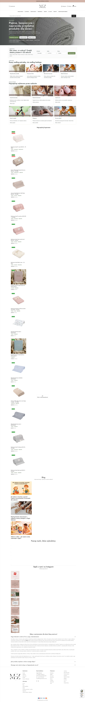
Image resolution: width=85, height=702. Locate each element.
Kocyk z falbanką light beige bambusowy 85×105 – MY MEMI (18, 170)
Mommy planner (66, 674)
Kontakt (24, 677)
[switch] (82, 696)
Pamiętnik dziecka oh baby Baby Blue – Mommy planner (18, 355)
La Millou (51, 680)
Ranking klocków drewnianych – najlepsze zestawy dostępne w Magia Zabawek (20, 518)
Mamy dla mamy (66, 672)
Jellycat (51, 678)
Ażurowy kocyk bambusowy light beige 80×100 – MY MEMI (18, 194)
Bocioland (51, 676)
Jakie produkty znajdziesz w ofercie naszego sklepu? (23, 661)
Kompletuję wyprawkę (14, 37)
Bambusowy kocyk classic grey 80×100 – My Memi (18, 471)
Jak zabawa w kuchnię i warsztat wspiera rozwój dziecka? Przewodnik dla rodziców (20, 498)
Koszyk (24, 673)
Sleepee (65, 678)
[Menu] (83, 689)
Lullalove (65, 671)
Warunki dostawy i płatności (27, 692)
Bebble (51, 674)
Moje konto (24, 676)
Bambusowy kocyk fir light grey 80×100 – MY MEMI (18, 448)
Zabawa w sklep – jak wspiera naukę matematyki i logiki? (20, 537)
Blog (23, 684)
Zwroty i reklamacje (26, 678)
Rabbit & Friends (66, 677)
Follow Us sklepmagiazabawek (42, 397)
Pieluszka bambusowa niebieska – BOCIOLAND (17, 378)
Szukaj (74, 16)
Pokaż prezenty (71, 53)
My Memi (65, 675)
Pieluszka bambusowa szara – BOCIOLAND (16, 424)
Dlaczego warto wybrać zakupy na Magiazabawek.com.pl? (24, 665)
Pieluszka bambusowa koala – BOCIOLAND (16, 332)
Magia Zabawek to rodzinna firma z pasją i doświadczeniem (25, 636)
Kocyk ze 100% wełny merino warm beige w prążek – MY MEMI (18, 401)
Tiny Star (65, 679)
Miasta (24, 687)
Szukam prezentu (23, 37)
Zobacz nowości (32, 37)
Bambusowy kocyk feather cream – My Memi (17, 263)
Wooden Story (66, 682)
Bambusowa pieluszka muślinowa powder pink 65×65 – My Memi (18, 309)
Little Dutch (52, 681)
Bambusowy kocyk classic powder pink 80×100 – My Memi (17, 240)
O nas (24, 683)
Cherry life (52, 677)
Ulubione (24, 674)
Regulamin (24, 690)
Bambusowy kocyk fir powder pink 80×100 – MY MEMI (18, 217)
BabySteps (52, 673)
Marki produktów (25, 686)
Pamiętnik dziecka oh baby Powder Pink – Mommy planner (18, 286)
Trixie (65, 681)
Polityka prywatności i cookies (28, 689)
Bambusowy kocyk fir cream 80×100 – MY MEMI (18, 147)
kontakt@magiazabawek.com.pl (41, 678)
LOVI (51, 683)
